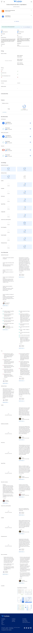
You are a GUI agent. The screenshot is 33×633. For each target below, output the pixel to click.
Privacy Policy (11, 627)
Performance (3, 196)
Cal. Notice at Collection (4, 628)
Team (2, 621)
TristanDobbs (22, 476)
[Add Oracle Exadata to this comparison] (30, 149)
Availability (2, 188)
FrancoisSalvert (23, 494)
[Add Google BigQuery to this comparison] (30, 123)
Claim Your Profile (25, 621)
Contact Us (2, 624)
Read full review (5, 305)
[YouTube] (24, 628)
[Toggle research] (4, 2)
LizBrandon (22, 418)
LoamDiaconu (6, 500)
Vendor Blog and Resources (26, 622)
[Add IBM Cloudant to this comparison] (30, 128)
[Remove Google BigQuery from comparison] (31, 15)
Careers (2, 622)
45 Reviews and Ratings (7, 11)
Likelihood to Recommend (4, 165)
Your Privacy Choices (17, 627)
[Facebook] (26, 628)
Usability (2, 180)
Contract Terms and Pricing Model (6, 219)
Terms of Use (3, 627)
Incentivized (4, 301)
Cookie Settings (11, 628)
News (2, 623)
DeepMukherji (23, 580)
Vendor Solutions (24, 620)
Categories (13, 620)
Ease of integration (3, 227)
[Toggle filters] (2, 2)
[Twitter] (28, 628)
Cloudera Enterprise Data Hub (10, 10)
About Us (2, 620)
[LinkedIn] (30, 628)
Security (7, 627)
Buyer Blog (13, 621)
